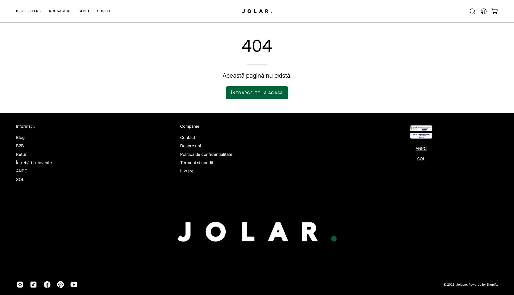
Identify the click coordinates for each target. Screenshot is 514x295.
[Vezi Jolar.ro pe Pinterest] (59, 285)
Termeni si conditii (198, 162)
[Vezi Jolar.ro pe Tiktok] (32, 285)
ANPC (21, 170)
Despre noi (190, 145)
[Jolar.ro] (257, 11)
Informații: (25, 126)
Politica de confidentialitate (206, 154)
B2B (20, 145)
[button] (59, 11)
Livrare (187, 170)
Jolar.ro (461, 284)
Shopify (491, 284)
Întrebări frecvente (34, 162)
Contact (187, 137)
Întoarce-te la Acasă (257, 92)
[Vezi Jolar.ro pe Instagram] (19, 285)
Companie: (190, 126)
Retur (21, 154)
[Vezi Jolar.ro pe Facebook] (46, 285)
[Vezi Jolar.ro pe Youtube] (73, 285)
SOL (20, 179)
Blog (20, 137)
